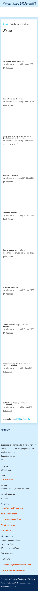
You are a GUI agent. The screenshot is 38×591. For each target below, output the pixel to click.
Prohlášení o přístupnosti (12, 508)
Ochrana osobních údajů (11, 519)
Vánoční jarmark (10, 175)
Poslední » (27, 419)
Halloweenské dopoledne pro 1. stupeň (18, 325)
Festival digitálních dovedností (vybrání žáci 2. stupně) (19, 137)
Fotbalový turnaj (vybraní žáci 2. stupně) (18, 403)
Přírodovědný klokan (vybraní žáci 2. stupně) (17, 364)
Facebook (30, 5)
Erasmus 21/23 (18, 3)
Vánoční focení (10, 213)
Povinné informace (9, 514)
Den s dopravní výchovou (14, 250)
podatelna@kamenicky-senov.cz (17, 565)
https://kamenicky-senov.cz (15, 570)
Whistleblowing (8, 525)
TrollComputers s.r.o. (8, 587)
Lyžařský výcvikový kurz (14, 61)
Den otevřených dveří (13, 99)
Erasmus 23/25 (31, 3)
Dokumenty (6, 530)
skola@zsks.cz (7, 479)
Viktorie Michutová (14, 64)
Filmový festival (11, 287)
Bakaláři (21, 5)
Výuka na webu (11, 5)
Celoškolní (8, 68)
